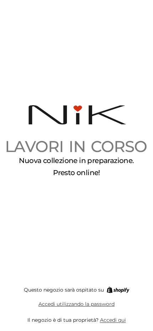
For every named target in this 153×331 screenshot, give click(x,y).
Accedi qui (113, 320)
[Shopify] (118, 290)
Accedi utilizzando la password (76, 304)
